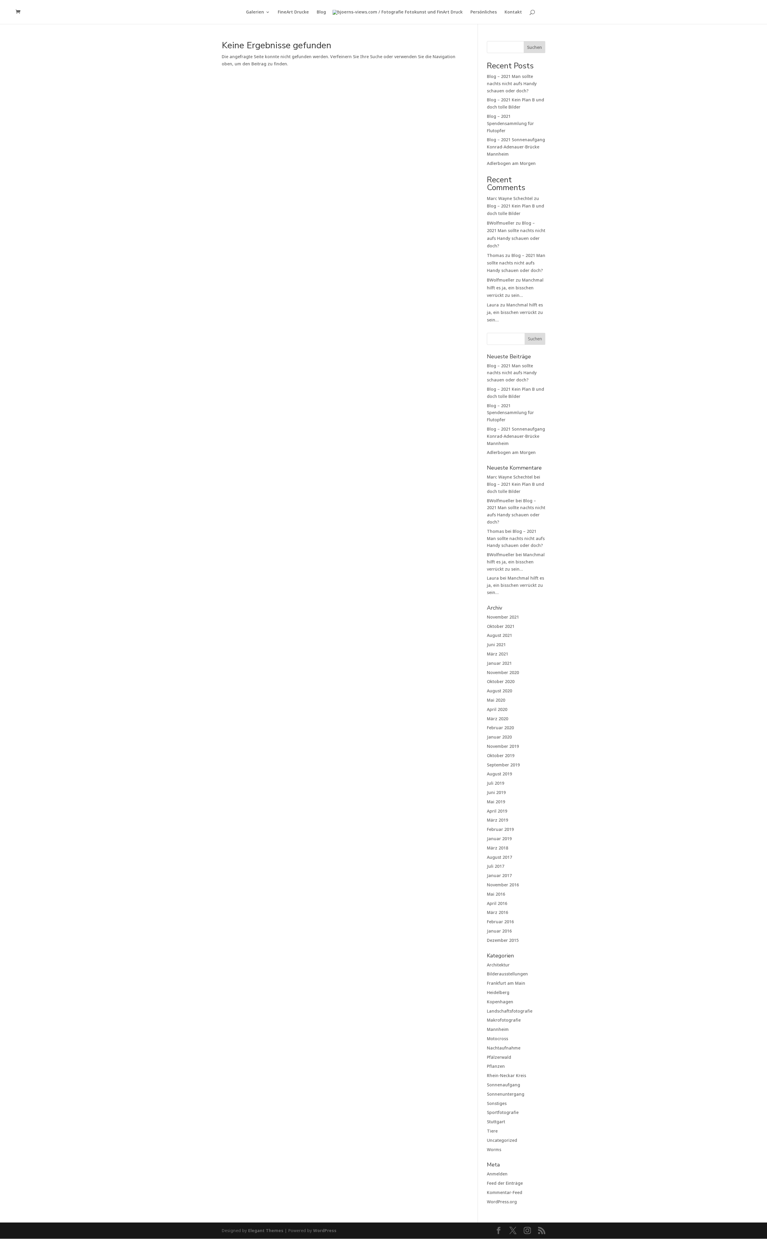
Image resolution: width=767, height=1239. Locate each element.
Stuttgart (496, 1121)
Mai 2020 (496, 700)
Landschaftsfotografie (509, 1011)
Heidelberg (498, 992)
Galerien (255, 12)
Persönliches (483, 12)
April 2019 (497, 811)
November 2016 (503, 885)
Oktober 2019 (500, 755)
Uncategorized (502, 1140)
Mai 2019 (496, 802)
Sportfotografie (503, 1112)
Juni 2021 (496, 644)
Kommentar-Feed (504, 1192)
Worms (494, 1149)
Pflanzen (496, 1066)
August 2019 (499, 774)
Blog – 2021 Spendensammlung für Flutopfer (510, 123)
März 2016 (497, 912)
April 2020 (497, 709)
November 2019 (503, 746)
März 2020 (497, 718)
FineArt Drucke (293, 12)
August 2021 (499, 635)
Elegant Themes (265, 1230)
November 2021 (503, 617)
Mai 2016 (496, 894)
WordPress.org (502, 1202)
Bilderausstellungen (507, 974)
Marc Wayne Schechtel (510, 198)
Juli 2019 (495, 783)
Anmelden (497, 1174)
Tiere (492, 1131)
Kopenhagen (500, 1002)
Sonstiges (497, 1103)
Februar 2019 (500, 829)
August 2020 (499, 691)
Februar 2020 (500, 727)
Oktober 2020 (500, 681)
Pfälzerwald (499, 1057)
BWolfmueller (500, 223)
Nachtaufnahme (503, 1048)
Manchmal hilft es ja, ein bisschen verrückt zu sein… (515, 287)
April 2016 (497, 903)
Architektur (498, 965)
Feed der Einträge (505, 1183)
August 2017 (499, 857)
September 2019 (503, 765)
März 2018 (497, 848)
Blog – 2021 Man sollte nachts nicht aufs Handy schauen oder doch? (512, 83)
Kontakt (513, 12)
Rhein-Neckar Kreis (506, 1075)
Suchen (534, 47)
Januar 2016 (499, 931)
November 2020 (503, 672)
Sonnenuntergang (505, 1094)
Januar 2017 (499, 875)
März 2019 (497, 820)
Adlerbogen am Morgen (511, 163)
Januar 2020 (499, 737)
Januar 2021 (499, 663)
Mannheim (498, 1029)
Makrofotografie (504, 1020)
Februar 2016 (500, 921)
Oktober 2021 (500, 626)
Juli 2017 (495, 866)
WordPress (324, 1230)
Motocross (497, 1038)
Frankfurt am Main (506, 983)
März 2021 (497, 654)
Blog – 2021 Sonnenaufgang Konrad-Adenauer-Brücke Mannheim (516, 147)
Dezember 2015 (503, 940)
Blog (321, 12)
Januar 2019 (499, 838)
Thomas (495, 255)
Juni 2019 (496, 792)
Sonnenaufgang (503, 1085)
